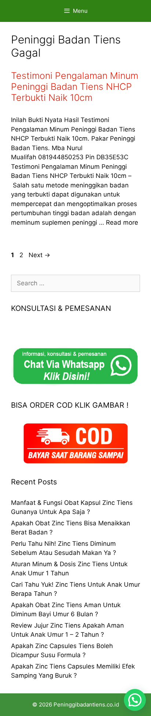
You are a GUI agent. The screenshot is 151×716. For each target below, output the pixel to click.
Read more (122, 222)
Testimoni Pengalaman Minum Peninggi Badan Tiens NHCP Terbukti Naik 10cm (74, 86)
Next (39, 255)
